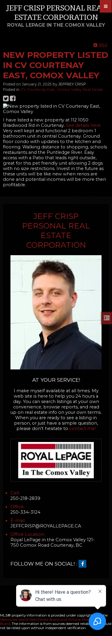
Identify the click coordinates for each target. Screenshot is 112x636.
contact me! (82, 428)
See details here (83, 125)
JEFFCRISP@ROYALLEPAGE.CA (45, 526)
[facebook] (84, 564)
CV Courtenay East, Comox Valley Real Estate (62, 89)
